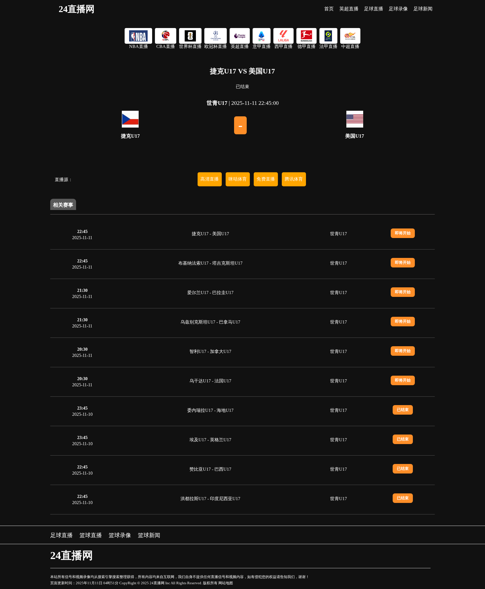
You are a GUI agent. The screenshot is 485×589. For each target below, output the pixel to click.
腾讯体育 (294, 179)
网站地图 (225, 583)
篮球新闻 (149, 535)
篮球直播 (90, 535)
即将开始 (403, 233)
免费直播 (266, 179)
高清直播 (210, 179)
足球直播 (61, 535)
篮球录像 (120, 535)
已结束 (403, 410)
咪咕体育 (238, 179)
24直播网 (77, 9)
